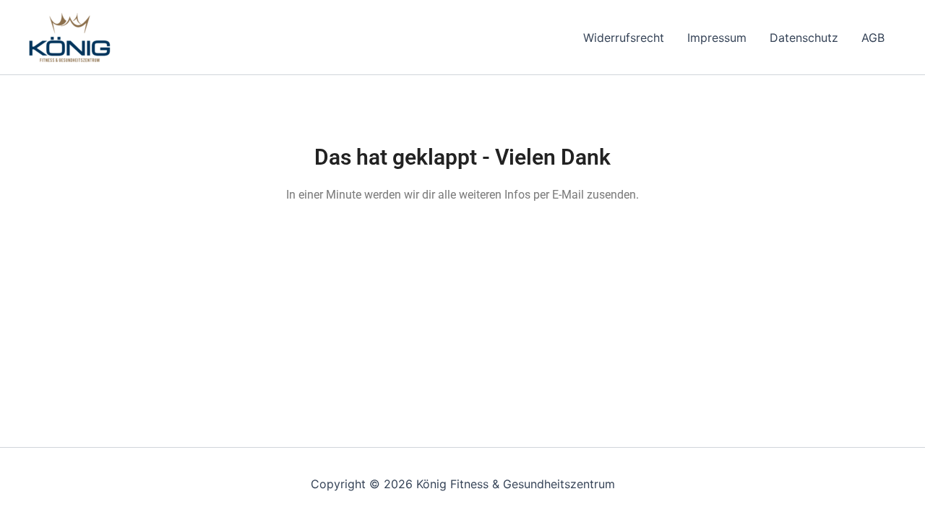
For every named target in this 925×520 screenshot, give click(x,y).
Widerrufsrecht (623, 37)
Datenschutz (804, 37)
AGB (873, 37)
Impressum (717, 37)
